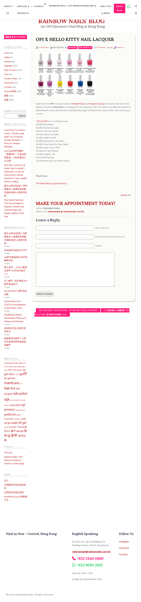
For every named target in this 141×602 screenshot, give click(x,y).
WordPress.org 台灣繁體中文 (15, 498)
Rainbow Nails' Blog (71, 21)
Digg (111, 47)
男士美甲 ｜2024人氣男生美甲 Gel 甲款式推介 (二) (15, 271)
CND (10, 370)
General (7, 62)
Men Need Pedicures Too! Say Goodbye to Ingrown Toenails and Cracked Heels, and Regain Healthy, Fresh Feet (14, 208)
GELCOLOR (42, 121)
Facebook (124, 548)
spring (6, 427)
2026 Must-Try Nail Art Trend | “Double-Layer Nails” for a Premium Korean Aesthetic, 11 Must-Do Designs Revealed (14, 138)
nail (20, 383)
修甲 (13, 431)
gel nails (16, 374)
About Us (8, 10)
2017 (24, 363)
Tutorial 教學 (10, 91)
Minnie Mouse (78, 104)
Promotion (9, 83)
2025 (23, 366)
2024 (19, 366)
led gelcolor (9, 378)
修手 (8, 431)
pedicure (10, 414)
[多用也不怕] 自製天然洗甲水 (15, 330)
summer (12, 427)
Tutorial (7, 87)
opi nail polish (14, 400)
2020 (11, 366)
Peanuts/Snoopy (97, 104)
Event (6, 53)
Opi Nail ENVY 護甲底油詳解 (15, 292)
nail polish (20, 394)
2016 (20, 363)
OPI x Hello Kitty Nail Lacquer (75, 39)
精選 (6, 100)
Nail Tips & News (106, 10)
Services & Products (23, 10)
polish (18, 415)
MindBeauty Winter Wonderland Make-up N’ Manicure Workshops (15, 318)
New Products (10, 70)
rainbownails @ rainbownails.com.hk (66, 211)
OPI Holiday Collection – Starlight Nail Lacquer (68, 310)
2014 (10, 363)
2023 (14, 366)
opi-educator (45, 47)
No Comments (101, 47)
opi (6, 399)
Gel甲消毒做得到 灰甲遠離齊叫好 (15, 258)
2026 (5, 370)
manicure (11, 383)
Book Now (119, 8)
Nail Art (9, 388)
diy (24, 370)
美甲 (14, 436)
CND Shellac (17, 370)
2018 (6, 366)
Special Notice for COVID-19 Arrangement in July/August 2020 (15, 305)
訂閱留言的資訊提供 (14, 492)
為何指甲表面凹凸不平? (15, 250)
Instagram (124, 542)
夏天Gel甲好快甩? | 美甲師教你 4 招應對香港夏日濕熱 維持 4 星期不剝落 (15, 191)
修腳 (18, 431)
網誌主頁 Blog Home (16, 37)
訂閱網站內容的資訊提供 (15, 486)
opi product (14, 407)
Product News (10, 79)
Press (6, 74)
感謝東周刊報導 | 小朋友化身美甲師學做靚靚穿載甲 (15, 342)
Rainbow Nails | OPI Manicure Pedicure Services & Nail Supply (14, 460)
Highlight (8, 66)
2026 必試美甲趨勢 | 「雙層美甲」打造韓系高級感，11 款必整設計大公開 (15, 156)
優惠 (6, 96)
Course (38, 6)
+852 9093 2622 (90, 565)
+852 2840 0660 (90, 558)
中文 (136, 10)
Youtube (123, 555)
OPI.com (8, 453)
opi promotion (20, 410)
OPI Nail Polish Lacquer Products (51, 183)
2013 (6, 363)
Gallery (7, 57)
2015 (15, 363)
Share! (123, 195)
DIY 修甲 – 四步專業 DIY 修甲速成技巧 (15, 282)
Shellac (17, 419)
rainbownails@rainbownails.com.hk (91, 552)
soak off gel (18, 422)
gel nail (8, 374)
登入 (6, 481)
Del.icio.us (120, 47)
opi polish (15, 405)
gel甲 (23, 374)
